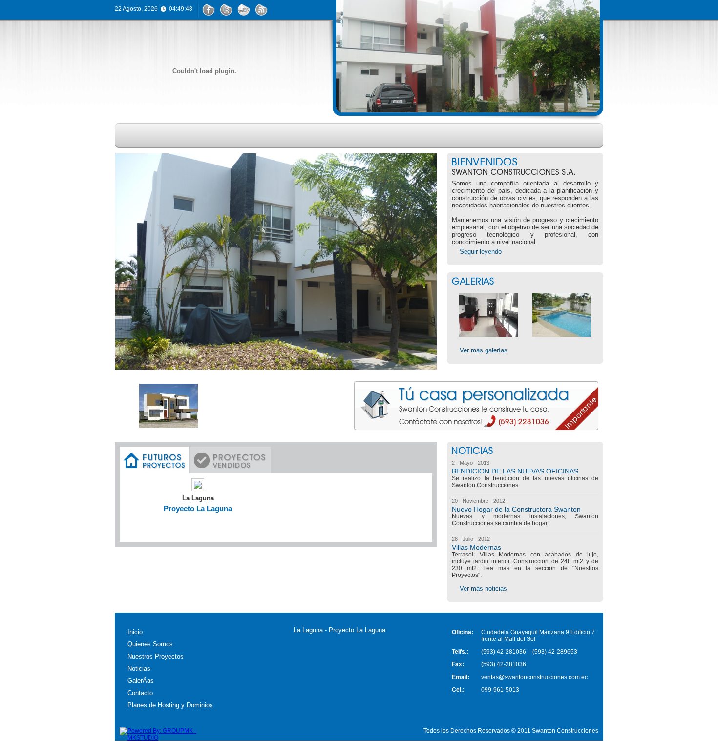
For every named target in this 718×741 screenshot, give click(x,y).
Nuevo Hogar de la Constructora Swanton (516, 509)
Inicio (137, 136)
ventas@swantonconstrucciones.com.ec (534, 677)
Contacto (499, 136)
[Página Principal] (204, 71)
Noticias (382, 136)
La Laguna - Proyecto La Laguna (339, 630)
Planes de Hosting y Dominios (170, 705)
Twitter (226, 9)
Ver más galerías (483, 350)
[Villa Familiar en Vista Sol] (276, 273)
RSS (261, 9)
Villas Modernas (476, 547)
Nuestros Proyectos (299, 136)
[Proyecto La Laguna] (197, 489)
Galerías (438, 136)
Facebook (208, 9)
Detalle (196, 523)
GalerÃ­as (140, 680)
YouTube (243, 9)
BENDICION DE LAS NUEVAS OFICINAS (515, 471)
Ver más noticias (483, 588)
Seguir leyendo (481, 251)
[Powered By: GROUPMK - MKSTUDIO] (168, 737)
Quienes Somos (202, 136)
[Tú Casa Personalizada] (476, 428)
